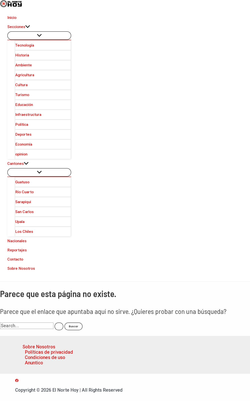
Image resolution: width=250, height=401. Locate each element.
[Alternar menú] (39, 35)
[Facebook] (16, 380)
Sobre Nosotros (39, 346)
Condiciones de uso (45, 357)
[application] (27, 26)
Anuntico (34, 362)
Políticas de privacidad (49, 352)
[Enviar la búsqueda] (59, 326)
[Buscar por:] (32, 325)
